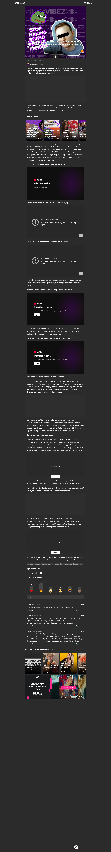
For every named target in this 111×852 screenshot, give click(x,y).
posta (58, 466)
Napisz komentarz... (34, 597)
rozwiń (55, 476)
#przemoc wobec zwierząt (73, 564)
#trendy (30, 564)
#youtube (58, 564)
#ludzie (37, 564)
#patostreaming (47, 564)
